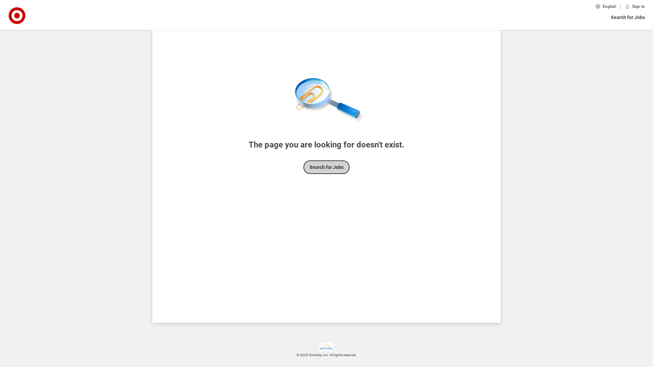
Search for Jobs (628, 17)
